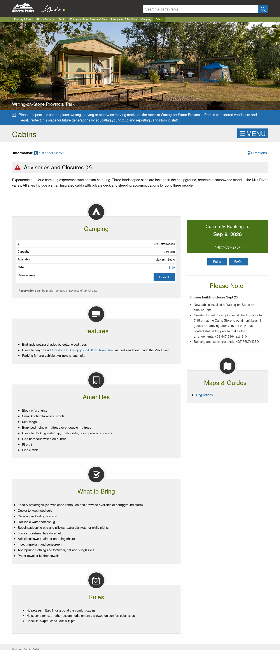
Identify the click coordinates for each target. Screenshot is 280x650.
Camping (146, 19)
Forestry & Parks (23, 19)
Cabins (159, 19)
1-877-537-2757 (51, 152)
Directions (258, 152)
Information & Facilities (124, 19)
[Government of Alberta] (51, 7)
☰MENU (253, 133)
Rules (217, 261)
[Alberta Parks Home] (25, 7)
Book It (164, 277)
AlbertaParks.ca (45, 19)
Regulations (204, 394)
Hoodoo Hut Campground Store (74, 350)
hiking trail (106, 350)
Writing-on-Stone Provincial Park (88, 19)
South (62, 19)
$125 (172, 267)
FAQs (238, 261)
